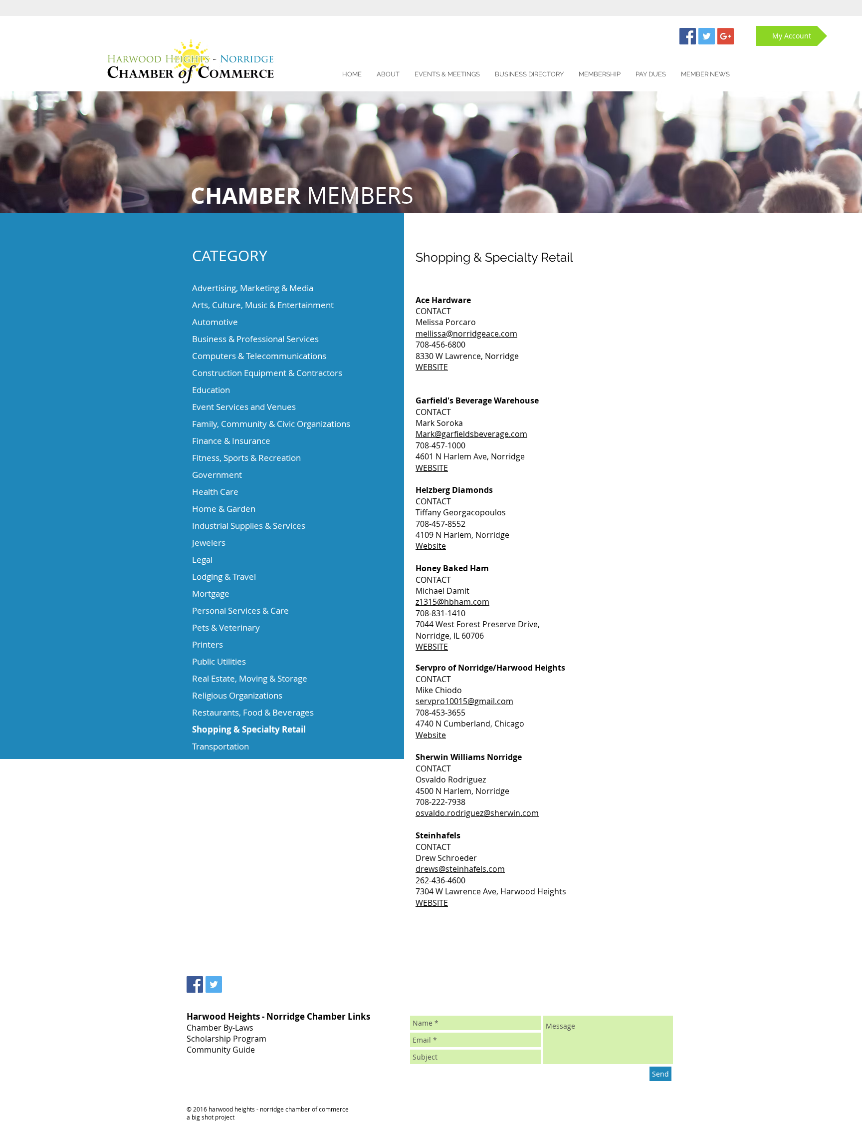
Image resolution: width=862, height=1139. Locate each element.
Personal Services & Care (240, 610)
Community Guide (221, 1049)
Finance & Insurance (231, 440)
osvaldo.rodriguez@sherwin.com (477, 812)
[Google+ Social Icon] (725, 36)
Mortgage (210, 593)
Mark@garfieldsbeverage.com (471, 433)
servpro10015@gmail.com (464, 701)
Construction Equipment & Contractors (267, 373)
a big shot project (210, 1117)
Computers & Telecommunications (259, 356)
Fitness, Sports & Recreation (246, 457)
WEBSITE (432, 367)
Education (211, 389)
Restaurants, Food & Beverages (253, 712)
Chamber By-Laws (220, 1027)
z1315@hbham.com (452, 601)
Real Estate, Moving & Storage (249, 678)
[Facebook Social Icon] (687, 36)
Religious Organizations (237, 695)
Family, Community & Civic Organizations (271, 423)
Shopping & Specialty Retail (249, 729)
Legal (202, 559)
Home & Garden (223, 508)
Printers (207, 644)
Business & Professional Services (255, 339)
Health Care (215, 491)
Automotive (215, 322)
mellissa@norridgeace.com (466, 333)
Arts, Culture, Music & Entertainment (263, 305)
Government (217, 474)
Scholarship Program (226, 1038)
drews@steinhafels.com (460, 868)
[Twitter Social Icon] (706, 36)
